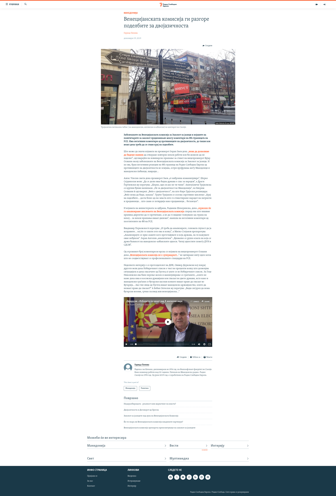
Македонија (131, 13)
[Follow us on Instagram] (189, 477)
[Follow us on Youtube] (182, 477)
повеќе (205, 450)
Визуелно (132, 476)
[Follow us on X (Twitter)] (176, 477)
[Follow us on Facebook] (170, 477)
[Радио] (325, 4)
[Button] (207, 45)
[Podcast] (201, 477)
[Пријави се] (207, 477)
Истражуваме (134, 481)
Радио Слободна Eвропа (140, 305)
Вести (174, 446)
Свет (90, 458)
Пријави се (92, 476)
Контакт (91, 486)
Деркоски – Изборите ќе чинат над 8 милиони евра (154, 301)
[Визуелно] (317, 4)
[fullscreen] (209, 344)
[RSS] (195, 477)
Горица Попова (131, 33)
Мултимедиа (179, 458)
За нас (90, 481)
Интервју (217, 446)
